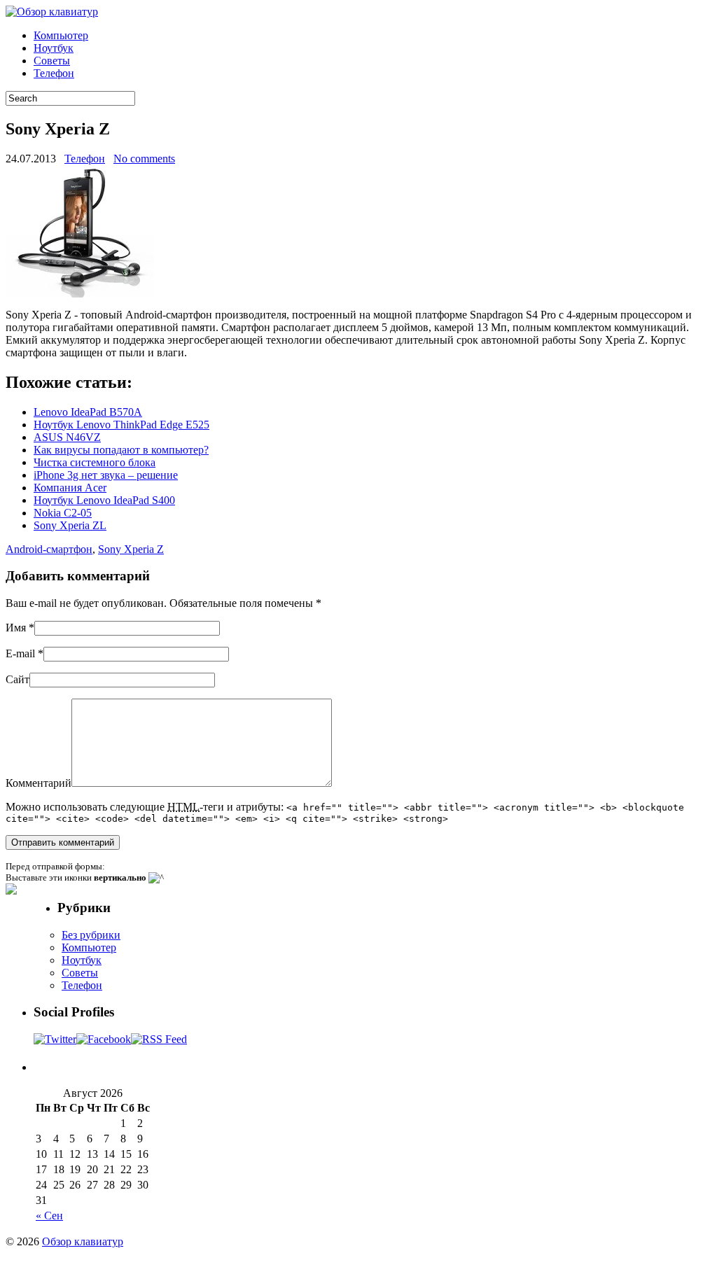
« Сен (49, 1216)
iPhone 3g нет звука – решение (106, 475)
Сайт (17, 679)
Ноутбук (54, 48)
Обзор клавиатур (82, 1241)
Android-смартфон (49, 549)
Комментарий (38, 783)
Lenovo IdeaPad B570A (88, 412)
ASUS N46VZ (67, 437)
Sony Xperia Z (131, 549)
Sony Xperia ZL (70, 525)
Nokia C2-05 (63, 513)
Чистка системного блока (94, 462)
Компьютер (61, 35)
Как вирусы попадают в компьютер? (121, 450)
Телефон (54, 73)
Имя (16, 628)
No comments (144, 158)
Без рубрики (91, 935)
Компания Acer (70, 487)
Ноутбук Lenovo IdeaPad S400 (104, 500)
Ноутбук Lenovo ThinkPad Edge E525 (121, 424)
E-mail (20, 653)
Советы (52, 60)
